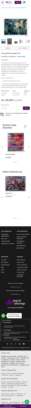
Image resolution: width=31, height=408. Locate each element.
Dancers (11, 375)
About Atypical (21, 260)
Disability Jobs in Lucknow (17, 363)
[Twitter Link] (15, 343)
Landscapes (17, 404)
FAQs (2, 270)
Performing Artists (8, 370)
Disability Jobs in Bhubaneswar (10, 365)
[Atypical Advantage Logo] (15, 302)
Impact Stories (5, 265)
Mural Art (13, 394)
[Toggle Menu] (2, 2)
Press (2, 272)
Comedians (4, 375)
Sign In (18, 2)
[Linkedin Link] (19, 343)
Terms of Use (20, 262)
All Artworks (12, 7)
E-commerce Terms (22, 267)
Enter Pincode (5, 105)
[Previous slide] (2, 147)
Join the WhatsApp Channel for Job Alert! (14, 315)
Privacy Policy (20, 272)
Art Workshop (19, 395)
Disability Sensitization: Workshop (11, 382)
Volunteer (14, 294)
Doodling (11, 387)
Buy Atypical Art (21, 245)
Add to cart (8, 406)
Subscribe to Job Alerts (7, 243)
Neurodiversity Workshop (8, 385)
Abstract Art (5, 402)
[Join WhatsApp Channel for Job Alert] (3, 316)
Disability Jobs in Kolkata (8, 361)
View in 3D (8, 48)
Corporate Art (5, 394)
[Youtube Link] (23, 343)
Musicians (18, 375)
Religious (10, 404)
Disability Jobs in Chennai (17, 360)
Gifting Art (20, 394)
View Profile (21, 56)
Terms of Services (22, 265)
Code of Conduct (22, 270)
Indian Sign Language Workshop (16, 384)
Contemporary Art (14, 402)
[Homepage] (8, 2)
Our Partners (4, 262)
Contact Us (14, 287)
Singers (3, 373)
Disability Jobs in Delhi (13, 358)
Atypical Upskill (5, 241)
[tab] (14, 161)
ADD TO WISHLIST (22, 48)
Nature (24, 404)
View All (25, 127)
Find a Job (4, 238)
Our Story (4, 260)
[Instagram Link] (7, 343)
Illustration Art (10, 395)
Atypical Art (4, 7)
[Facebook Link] (11, 343)
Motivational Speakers (17, 373)
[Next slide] (29, 147)
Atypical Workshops (9, 378)
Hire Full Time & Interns (23, 234)
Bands (8, 373)
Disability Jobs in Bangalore (9, 356)
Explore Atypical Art (9, 390)
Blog (2, 267)
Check (26, 108)
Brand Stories (20, 248)
